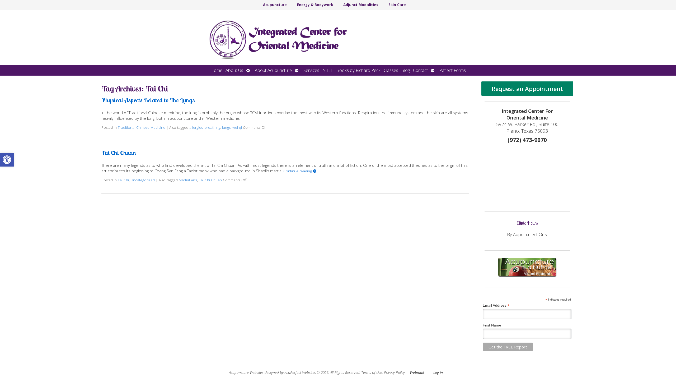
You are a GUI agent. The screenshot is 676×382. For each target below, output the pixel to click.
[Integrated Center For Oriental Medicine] (338, 37)
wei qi (237, 127)
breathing (212, 127)
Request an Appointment (527, 89)
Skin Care (397, 4)
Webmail (417, 372)
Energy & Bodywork (315, 4)
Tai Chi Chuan (118, 153)
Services (311, 70)
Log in (438, 372)
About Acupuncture (273, 70)
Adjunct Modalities (360, 4)
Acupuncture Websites (246, 372)
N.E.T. (327, 70)
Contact (420, 70)
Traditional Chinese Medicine (141, 127)
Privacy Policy (394, 372)
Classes (391, 70)
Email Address (496, 305)
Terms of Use (371, 372)
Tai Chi (123, 180)
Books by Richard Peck (358, 70)
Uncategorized (143, 180)
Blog (405, 70)
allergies (196, 127)
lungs (226, 127)
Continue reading (298, 171)
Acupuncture (275, 4)
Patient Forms (452, 70)
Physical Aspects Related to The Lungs (148, 100)
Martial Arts (188, 180)
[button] (7, 160)
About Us (234, 70)
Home (216, 70)
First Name (492, 325)
